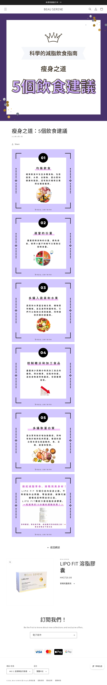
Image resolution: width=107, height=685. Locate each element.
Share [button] (17, 144)
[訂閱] (74, 635)
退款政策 (41, 680)
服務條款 (58, 680)
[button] (5, 9)
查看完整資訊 (66, 583)
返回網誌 (55, 547)
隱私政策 (49, 680)
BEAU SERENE (16, 680)
